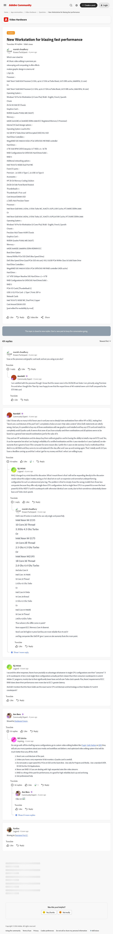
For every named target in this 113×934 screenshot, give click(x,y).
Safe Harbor (91, 745)
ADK (100, 745)
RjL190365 (21, 468)
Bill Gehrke (22, 738)
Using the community (13, 931)
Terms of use (27, 931)
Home (6, 12)
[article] (56, 361)
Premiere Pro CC (21, 835)
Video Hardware (30, 12)
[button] (5, 6)
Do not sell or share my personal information (71, 931)
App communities (17, 12)
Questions (42, 12)
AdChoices (95, 931)
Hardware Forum (21, 721)
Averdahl (21, 376)
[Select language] (76, 5)
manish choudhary (20, 49)
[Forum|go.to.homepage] (20, 5)
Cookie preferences (47, 931)
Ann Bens (17, 714)
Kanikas (16, 828)
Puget (84, 745)
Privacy (36, 931)
